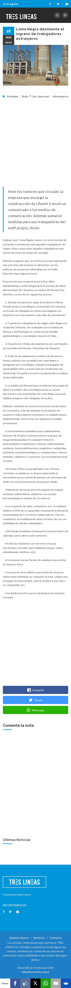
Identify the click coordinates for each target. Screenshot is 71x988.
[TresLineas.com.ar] (21, 15)
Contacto (56, 937)
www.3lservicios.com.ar (36, 971)
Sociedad (12, 96)
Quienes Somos (19, 937)
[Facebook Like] (25, 983)
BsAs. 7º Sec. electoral (35, 96)
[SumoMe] (66, 983)
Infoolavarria (60, 96)
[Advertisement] (35, 145)
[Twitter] (60, 4)
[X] (35, 983)
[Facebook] (52, 4)
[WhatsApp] (46, 983)
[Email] (56, 983)
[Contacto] (67, 4)
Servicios (39, 937)
